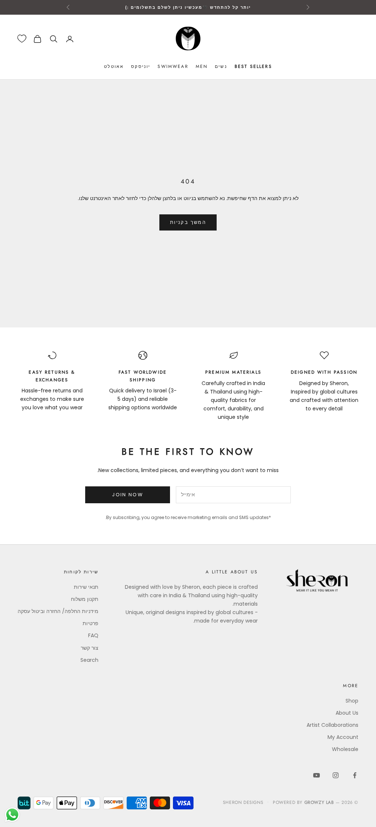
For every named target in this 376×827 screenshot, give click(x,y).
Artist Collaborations (332, 725)
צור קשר (89, 648)
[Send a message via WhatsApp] (12, 814)
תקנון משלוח (84, 599)
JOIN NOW (127, 494)
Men (201, 66)
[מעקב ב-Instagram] (335, 775)
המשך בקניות (188, 222)
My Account (343, 737)
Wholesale (345, 749)
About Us (347, 713)
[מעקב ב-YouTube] (316, 775)
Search (89, 660)
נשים (221, 66)
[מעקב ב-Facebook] (354, 775)
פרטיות (90, 623)
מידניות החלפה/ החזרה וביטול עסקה (58, 611)
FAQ (93, 635)
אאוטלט (114, 66)
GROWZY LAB (319, 802)
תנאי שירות (86, 587)
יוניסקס (140, 66)
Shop (352, 700)
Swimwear (173, 66)
